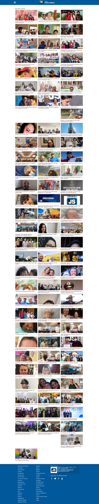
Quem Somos (54, 466)
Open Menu (14, 2)
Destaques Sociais (20, 8)
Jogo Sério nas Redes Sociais (58, 475)
